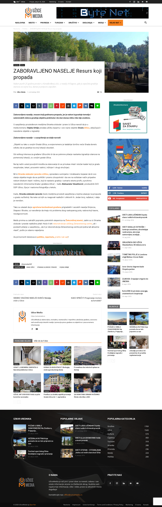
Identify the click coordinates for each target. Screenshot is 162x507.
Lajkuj (144, 188)
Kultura (16, 364)
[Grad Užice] (128, 159)
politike (40, 237)
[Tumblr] (39, 105)
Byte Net (33, 505)
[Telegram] (74, 105)
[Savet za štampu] (128, 117)
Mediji (101, 22)
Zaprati (144, 193)
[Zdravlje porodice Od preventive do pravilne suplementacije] (139, 342)
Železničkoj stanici (74, 220)
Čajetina (110, 347)
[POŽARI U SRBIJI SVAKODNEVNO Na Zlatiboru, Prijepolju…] (117, 318)
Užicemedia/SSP (26, 264)
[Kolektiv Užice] (57, 250)
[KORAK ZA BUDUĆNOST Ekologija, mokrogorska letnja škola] (57, 355)
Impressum (76, 505)
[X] (21, 105)
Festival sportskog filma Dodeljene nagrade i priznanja (117, 353)
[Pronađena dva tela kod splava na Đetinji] (88, 355)
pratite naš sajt (61, 237)
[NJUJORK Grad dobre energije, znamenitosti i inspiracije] (114, 294)
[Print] (68, 105)
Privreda (44, 22)
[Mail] (142, 2)
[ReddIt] (62, 105)
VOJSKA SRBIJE (64, 267)
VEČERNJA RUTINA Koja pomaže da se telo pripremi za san (138, 329)
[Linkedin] (138, 2)
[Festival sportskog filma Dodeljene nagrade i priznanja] (117, 342)
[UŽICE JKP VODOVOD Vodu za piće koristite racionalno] (27, 382)
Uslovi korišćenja (89, 505)
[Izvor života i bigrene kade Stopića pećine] (114, 269)
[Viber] (45, 105)
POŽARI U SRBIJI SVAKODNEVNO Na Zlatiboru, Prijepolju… (116, 329)
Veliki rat (114, 22)
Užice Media (21, 92)
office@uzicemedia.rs (73, 495)
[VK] (85, 105)
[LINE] (97, 105)
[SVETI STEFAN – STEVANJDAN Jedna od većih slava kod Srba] (66, 453)
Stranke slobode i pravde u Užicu (33, 174)
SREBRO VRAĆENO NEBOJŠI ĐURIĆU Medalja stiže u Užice (32, 299)
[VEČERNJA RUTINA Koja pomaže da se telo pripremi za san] (139, 318)
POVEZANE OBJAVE (23, 341)
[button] (146, 23)
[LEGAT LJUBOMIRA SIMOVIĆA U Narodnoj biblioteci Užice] (27, 355)
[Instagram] (134, 2)
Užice (22, 65)
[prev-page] (15, 402)
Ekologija (87, 22)
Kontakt (68, 2)
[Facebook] (130, 2)
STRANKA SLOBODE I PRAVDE (47, 267)
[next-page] (19, 402)
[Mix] (80, 105)
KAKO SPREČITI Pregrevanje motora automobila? (86, 299)
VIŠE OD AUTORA (41, 341)
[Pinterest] (56, 105)
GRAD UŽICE (30, 267)
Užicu (86, 128)
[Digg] (91, 105)
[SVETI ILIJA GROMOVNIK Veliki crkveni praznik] (66, 441)
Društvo (73, 22)
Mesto (32, 22)
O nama (61, 2)
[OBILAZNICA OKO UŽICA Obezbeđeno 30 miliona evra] (114, 245)
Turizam (59, 22)
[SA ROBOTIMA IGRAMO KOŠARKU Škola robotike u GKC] (88, 382)
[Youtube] (147, 2)
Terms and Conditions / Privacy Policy (110, 505)
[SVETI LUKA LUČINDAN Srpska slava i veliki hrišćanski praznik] (114, 218)
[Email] (33, 105)
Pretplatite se (141, 198)
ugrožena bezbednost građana (46, 207)
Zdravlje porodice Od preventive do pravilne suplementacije (137, 353)
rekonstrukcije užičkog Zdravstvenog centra (72, 223)
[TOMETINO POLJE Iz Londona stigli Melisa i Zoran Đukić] (114, 257)
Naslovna (20, 22)
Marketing (52, 2)
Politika (24, 29)
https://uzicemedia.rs (38, 316)
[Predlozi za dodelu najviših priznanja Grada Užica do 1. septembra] (57, 382)
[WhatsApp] (50, 105)
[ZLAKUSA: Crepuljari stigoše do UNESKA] (114, 282)
